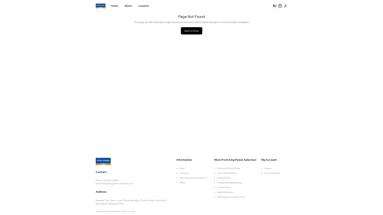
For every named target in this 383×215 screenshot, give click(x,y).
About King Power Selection (193, 177)
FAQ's (182, 182)
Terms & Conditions (227, 173)
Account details (272, 173)
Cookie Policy (223, 187)
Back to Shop (191, 30)
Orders (268, 168)
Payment (184, 173)
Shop (182, 168)
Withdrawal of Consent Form (231, 197)
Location (144, 5)
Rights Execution (225, 192)
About (128, 5)
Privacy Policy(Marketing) (229, 182)
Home (114, 5)
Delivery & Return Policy (228, 168)
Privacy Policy (223, 177)
